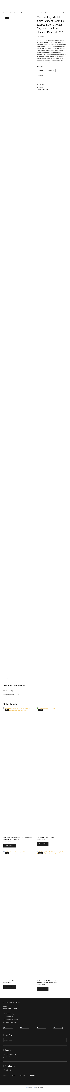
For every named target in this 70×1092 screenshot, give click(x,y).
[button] (66, 4)
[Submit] (65, 1040)
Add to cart (47, 80)
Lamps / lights (10, 12)
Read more (42, 843)
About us (22, 1075)
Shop (13, 1075)
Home (4, 12)
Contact (32, 1075)
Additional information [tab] (11, 679)
